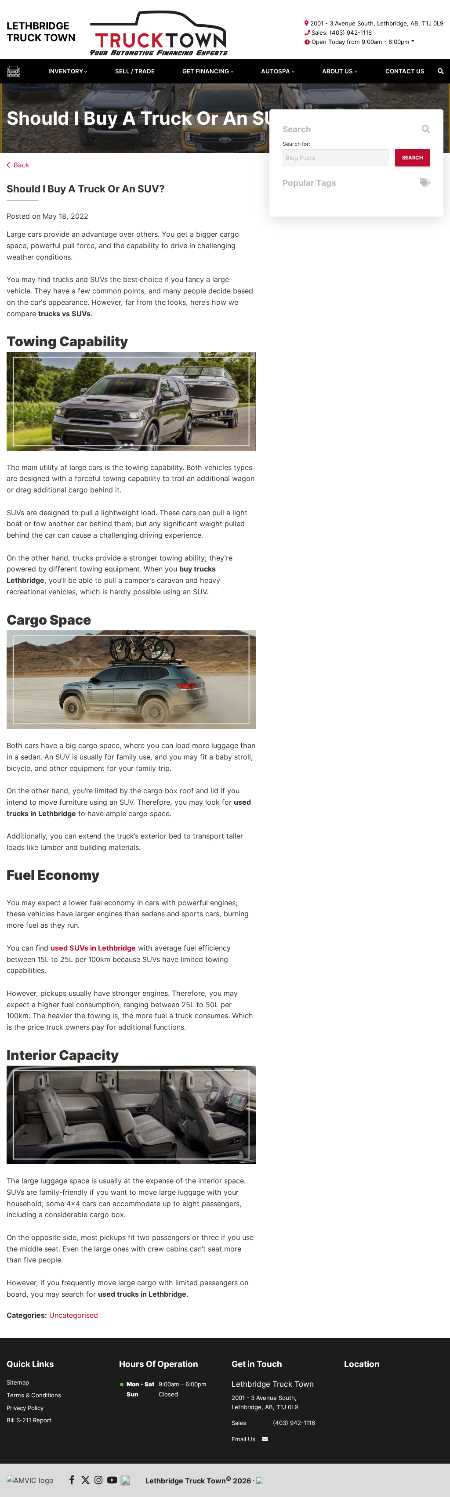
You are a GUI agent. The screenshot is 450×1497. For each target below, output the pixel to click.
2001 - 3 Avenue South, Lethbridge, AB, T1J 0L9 (376, 23)
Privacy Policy (25, 1407)
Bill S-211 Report (29, 1420)
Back (21, 165)
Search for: (296, 144)
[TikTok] (125, 1480)
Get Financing (205, 71)
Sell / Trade (135, 71)
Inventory (65, 71)
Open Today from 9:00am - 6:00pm (361, 41)
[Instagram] (99, 1480)
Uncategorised (73, 1315)
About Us (337, 71)
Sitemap (18, 1382)
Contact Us (405, 71)
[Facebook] (72, 1480)
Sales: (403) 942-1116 (342, 32)
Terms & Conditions (34, 1395)
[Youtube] (112, 1480)
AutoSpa (275, 71)
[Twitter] (85, 1480)
